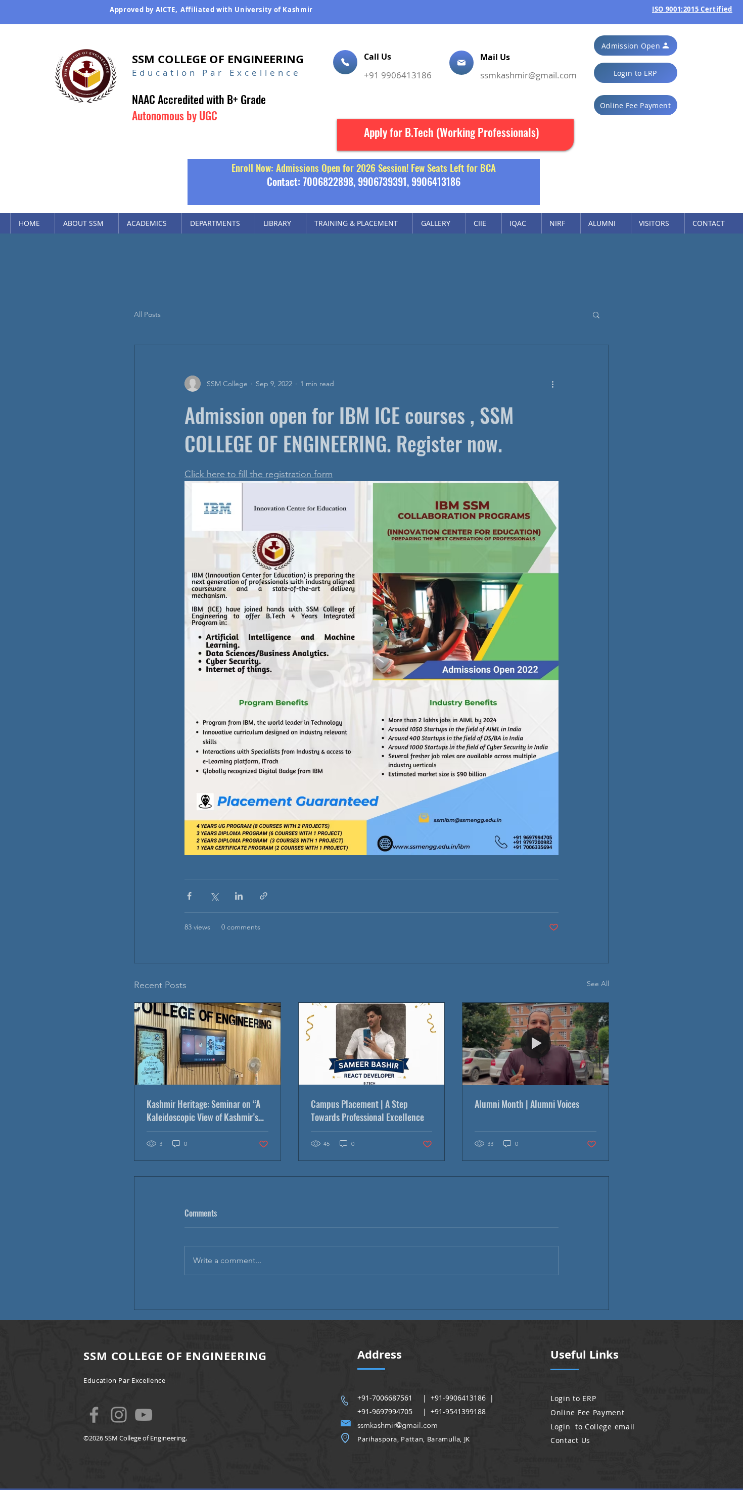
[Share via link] (263, 896)
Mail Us (496, 57)
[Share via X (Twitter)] (214, 896)
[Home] (345, 62)
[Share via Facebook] (189, 896)
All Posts (147, 314)
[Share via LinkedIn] (239, 896)
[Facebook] (94, 1414)
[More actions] (552, 384)
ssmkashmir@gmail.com (528, 75)
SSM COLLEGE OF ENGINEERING (218, 59)
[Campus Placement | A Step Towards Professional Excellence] (372, 1044)
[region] (455, 135)
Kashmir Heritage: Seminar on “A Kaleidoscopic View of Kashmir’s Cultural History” (203, 1110)
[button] (635, 45)
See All (598, 983)
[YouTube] (143, 1414)
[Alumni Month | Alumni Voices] (535, 1044)
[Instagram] (118, 1414)
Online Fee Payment (587, 1412)
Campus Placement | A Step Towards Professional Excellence (367, 1110)
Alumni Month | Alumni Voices (527, 1103)
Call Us (378, 56)
